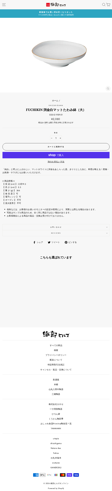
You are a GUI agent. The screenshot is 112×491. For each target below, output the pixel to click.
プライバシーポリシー (56, 355)
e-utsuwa (56, 462)
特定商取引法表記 (56, 364)
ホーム (55, 100)
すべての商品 (56, 345)
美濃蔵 (56, 379)
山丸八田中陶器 (56, 389)
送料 (46, 122)
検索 (56, 350)
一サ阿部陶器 (56, 409)
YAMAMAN (56, 428)
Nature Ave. (56, 448)
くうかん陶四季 (56, 418)
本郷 (56, 384)
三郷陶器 (56, 394)
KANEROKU (56, 467)
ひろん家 (56, 413)
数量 (56, 133)
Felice (56, 453)
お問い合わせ (56, 227)
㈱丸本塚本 (56, 457)
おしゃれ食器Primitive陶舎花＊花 (56, 423)
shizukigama (56, 105)
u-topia (56, 438)
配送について (56, 359)
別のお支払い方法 (56, 161)
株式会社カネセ (56, 404)
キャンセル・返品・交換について (56, 369)
